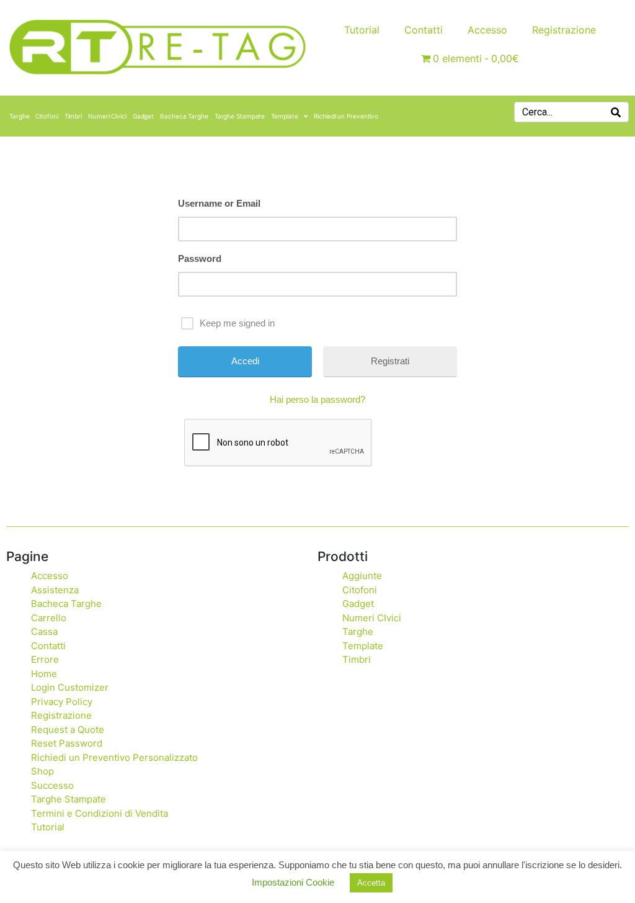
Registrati (390, 361)
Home (44, 674)
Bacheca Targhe (184, 116)
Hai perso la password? (317, 399)
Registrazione (564, 30)
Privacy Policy (61, 702)
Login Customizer (70, 687)
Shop (42, 771)
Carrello (48, 618)
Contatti (423, 30)
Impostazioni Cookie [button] (293, 882)
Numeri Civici (107, 116)
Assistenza (55, 590)
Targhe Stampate (240, 116)
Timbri (73, 116)
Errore (45, 659)
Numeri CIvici (371, 618)
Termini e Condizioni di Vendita (99, 813)
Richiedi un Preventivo (346, 116)
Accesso (487, 30)
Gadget (143, 116)
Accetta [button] (371, 882)
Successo (52, 785)
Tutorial (362, 30)
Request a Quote (67, 729)
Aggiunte (362, 576)
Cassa (44, 631)
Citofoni (46, 116)
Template (284, 116)
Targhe (19, 116)
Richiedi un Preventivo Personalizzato (114, 757)
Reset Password (66, 743)
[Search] (615, 112)
